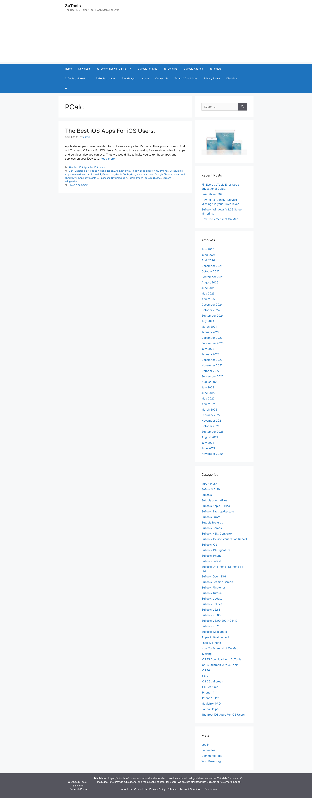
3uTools (73, 5)
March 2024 (209, 326)
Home (68, 68)
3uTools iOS (170, 68)
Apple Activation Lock (216, 637)
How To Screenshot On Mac (220, 219)
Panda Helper (210, 709)
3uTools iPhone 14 (213, 555)
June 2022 (208, 393)
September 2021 (212, 431)
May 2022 (208, 398)
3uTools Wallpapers (214, 631)
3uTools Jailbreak (75, 78)
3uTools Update (212, 598)
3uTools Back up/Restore (218, 511)
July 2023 (208, 348)
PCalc (132, 178)
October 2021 (210, 426)
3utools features (212, 522)
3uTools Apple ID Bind (216, 506)
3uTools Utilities (212, 604)
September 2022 (212, 376)
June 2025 (208, 288)
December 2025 (212, 266)
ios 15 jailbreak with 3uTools (220, 665)
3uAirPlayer (129, 78)
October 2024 (211, 310)
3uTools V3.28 (211, 626)
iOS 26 (206, 676)
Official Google (119, 178)
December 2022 (212, 359)
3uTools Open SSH (214, 576)
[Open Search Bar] (66, 88)
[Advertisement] (156, 39)
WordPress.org (211, 761)
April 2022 (208, 404)
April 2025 (208, 299)
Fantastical (108, 174)
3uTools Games (212, 528)
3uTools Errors (211, 517)
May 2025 (208, 293)
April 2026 (208, 260)
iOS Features (210, 687)
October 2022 (211, 371)
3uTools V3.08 (211, 615)
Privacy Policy (212, 78)
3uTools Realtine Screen (217, 582)
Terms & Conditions (186, 78)
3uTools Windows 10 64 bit (111, 68)
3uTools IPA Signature (216, 550)
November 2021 (212, 420)
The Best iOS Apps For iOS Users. (110, 130)
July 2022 (208, 387)
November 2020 (212, 453)
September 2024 (213, 315)
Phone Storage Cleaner (148, 178)
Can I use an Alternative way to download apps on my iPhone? (134, 170)
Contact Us (161, 78)
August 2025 (210, 282)
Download (84, 68)
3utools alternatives (214, 500)
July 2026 (208, 249)
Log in (205, 744)
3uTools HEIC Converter (217, 533)
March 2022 (209, 409)
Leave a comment (78, 184)
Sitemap (172, 789)
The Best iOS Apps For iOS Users (87, 167)
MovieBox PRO (211, 703)
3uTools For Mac (147, 68)
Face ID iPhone (211, 642)
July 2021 (208, 442)
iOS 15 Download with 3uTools (221, 659)
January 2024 (211, 332)
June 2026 (208, 254)
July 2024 (208, 321)
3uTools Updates (105, 78)
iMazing (207, 653)
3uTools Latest (211, 561)
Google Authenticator (142, 174)
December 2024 (212, 304)
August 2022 (210, 382)
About (145, 78)
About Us (126, 789)
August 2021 (210, 437)
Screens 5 (167, 178)
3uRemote (215, 68)
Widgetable (71, 181)
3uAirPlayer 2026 (213, 194)
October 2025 (211, 271)
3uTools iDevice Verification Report (224, 539)
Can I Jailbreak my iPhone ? (84, 170)
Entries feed (209, 750)
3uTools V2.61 (211, 609)
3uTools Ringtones (214, 587)
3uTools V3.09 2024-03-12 (219, 620)
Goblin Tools (122, 174)
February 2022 (211, 415)
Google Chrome (163, 174)
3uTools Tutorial (212, 593)
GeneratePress (78, 789)
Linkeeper (104, 178)
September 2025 (212, 277)
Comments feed (212, 755)
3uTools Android (193, 68)
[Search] (242, 107)
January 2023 (211, 354)
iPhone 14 (208, 692)
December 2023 (212, 337)
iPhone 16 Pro (211, 698)
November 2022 (212, 365)
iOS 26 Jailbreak (212, 681)
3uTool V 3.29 (211, 489)
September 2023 (213, 343)
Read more (107, 158)
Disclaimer (232, 78)
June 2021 (208, 448)
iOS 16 (206, 670)
